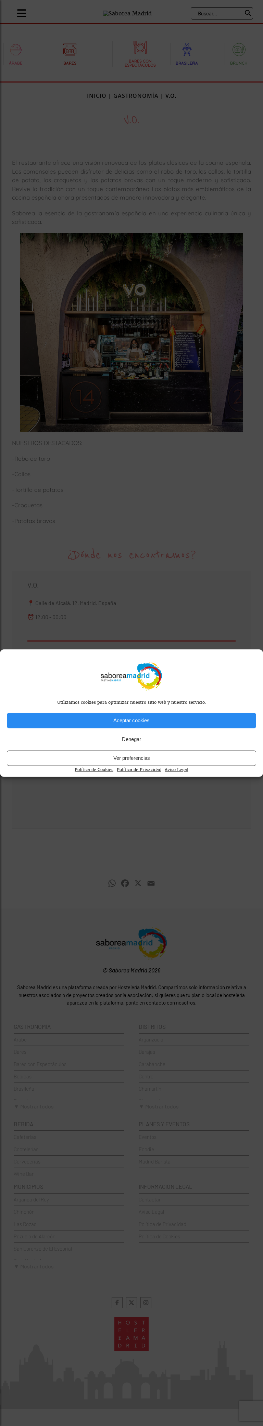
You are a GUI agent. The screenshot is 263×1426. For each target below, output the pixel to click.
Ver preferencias (131, 758)
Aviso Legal (176, 769)
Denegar (131, 739)
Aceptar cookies (131, 720)
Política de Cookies (94, 769)
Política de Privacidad (139, 769)
